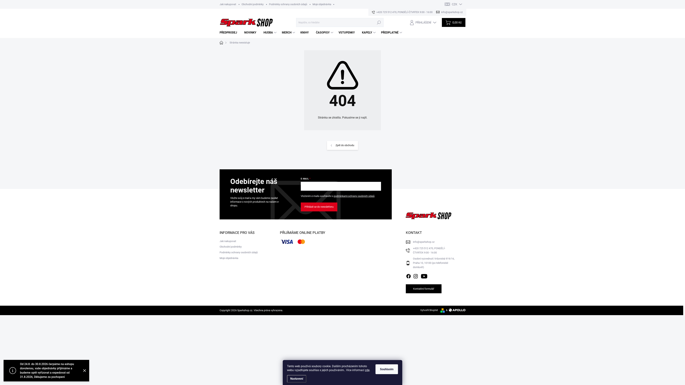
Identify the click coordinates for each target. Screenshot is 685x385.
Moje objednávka (322, 4)
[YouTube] (424, 275)
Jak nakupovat (228, 4)
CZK (454, 4)
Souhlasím (387, 369)
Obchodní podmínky (253, 4)
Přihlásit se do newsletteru (319, 206)
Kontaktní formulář (423, 288)
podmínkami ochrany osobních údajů (354, 196)
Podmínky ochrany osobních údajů (288, 4)
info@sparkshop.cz (424, 241)
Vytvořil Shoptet (429, 310)
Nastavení (296, 378)
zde (367, 370)
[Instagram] (415, 275)
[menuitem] (230, 32)
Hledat (378, 22)
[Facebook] (408, 275)
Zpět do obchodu (345, 145)
